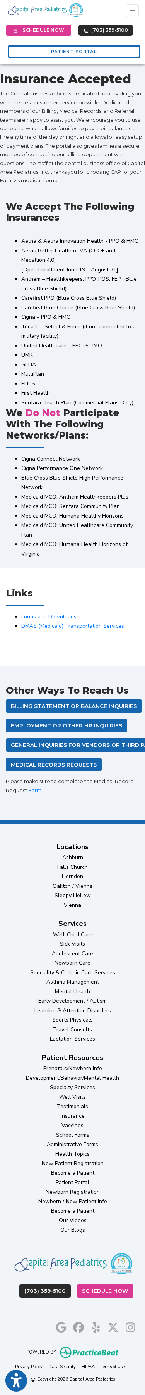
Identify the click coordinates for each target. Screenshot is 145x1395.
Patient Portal (72, 1182)
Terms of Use (113, 1367)
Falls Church (72, 867)
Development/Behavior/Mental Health (72, 1078)
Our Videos (73, 1220)
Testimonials (72, 1106)
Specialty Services (72, 1087)
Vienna (72, 905)
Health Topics (72, 1154)
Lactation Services (72, 1039)
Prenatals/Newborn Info (72, 1068)
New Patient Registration (73, 1163)
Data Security (62, 1367)
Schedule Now (107, 1290)
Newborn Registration (73, 1192)
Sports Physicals (72, 1020)
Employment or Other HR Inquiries (66, 725)
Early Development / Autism (72, 1001)
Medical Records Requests (54, 764)
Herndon (72, 876)
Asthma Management (72, 982)
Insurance (73, 1116)
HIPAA (88, 1367)
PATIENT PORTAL (74, 51)
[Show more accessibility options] (16, 1380)
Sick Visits (72, 944)
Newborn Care (72, 963)
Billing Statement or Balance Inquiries (74, 706)
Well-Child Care (72, 934)
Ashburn (72, 857)
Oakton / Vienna (73, 886)
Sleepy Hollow (73, 895)
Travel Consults (72, 1029)
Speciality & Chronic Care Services (72, 972)
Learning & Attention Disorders (72, 1010)
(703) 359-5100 (109, 30)
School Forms (72, 1135)
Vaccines (72, 1125)
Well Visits (72, 1097)
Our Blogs (72, 1230)
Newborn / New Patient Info (72, 1201)
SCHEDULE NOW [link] (42, 30)
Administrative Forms (72, 1144)
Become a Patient (72, 1173)
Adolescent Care (72, 953)
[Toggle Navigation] (132, 10)
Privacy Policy (29, 1367)
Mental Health (72, 991)
